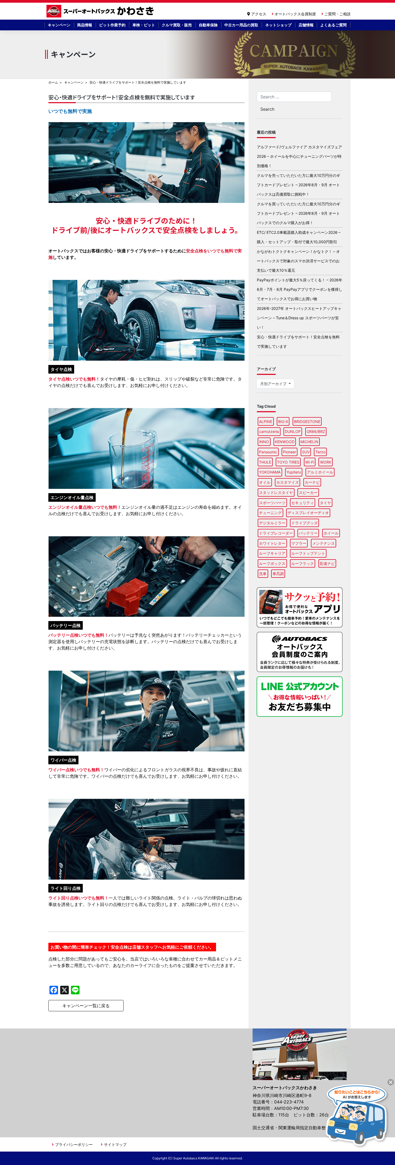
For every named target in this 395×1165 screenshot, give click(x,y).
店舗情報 (306, 25)
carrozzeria (269, 431)
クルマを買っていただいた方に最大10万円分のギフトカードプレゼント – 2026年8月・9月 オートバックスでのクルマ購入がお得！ (298, 213)
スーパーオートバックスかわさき (101, 11)
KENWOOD (285, 441)
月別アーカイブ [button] (274, 383)
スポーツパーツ (272, 502)
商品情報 (84, 25)
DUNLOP (293, 431)
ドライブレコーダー (276, 533)
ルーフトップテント (308, 553)
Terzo (320, 452)
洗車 (263, 573)
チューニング (270, 512)
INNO (264, 441)
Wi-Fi (309, 462)
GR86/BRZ (316, 431)
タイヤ (325, 502)
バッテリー (308, 533)
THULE (265, 462)
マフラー (298, 543)
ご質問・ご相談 (337, 14)
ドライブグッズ (304, 523)
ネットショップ (278, 25)
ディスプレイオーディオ (308, 512)
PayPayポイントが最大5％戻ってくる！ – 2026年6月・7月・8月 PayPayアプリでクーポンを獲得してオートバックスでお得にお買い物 (299, 289)
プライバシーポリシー (74, 1144)
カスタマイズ (287, 482)
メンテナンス (323, 543)
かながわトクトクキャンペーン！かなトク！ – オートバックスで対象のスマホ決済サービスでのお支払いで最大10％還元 (298, 261)
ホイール (331, 533)
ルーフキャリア (272, 553)
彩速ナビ (327, 563)
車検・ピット (143, 25)
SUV (306, 452)
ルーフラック (302, 563)
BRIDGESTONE (307, 421)
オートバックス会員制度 (295, 14)
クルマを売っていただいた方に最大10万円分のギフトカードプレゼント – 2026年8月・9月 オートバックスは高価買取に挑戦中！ (298, 184)
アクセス (258, 14)
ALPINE (265, 421)
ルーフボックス (272, 563)
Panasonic (268, 452)
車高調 (278, 573)
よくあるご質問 (333, 25)
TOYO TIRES (288, 462)
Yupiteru (293, 472)
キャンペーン (59, 25)
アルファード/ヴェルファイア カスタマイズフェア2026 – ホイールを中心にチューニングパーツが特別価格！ (299, 156)
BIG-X (283, 421)
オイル (264, 482)
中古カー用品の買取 (241, 25)
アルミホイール (320, 472)
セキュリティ (302, 502)
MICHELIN (309, 441)
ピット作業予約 (112, 25)
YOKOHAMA (270, 472)
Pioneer (289, 452)
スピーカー (308, 492)
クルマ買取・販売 (177, 25)
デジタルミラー (272, 523)
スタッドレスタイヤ (276, 492)
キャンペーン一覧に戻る (86, 1005)
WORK (325, 462)
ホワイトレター (272, 543)
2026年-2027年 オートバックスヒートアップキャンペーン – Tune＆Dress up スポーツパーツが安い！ (299, 317)
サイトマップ (115, 1144)
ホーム (53, 82)
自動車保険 (208, 25)
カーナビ (312, 482)
